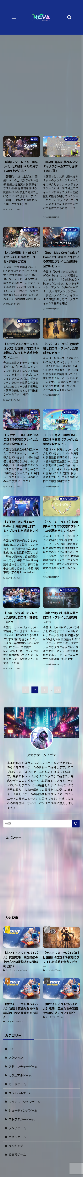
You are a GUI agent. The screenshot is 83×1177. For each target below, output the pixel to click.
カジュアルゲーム (19, 1075)
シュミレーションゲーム (24, 1102)
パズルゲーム (17, 1137)
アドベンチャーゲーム (22, 1066)
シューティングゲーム (22, 1110)
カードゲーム (17, 1084)
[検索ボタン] (69, 17)
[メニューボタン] (14, 17)
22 (57, 690)
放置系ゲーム (17, 1154)
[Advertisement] (41, 82)
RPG (11, 1049)
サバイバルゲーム (19, 1093)
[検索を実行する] (76, 824)
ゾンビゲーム (17, 1128)
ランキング (15, 1146)
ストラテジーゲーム (21, 1119)
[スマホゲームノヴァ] (41, 17)
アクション (15, 1057)
